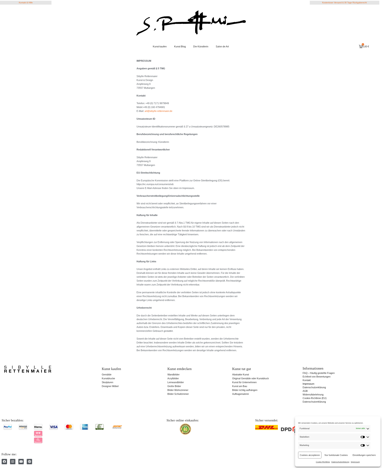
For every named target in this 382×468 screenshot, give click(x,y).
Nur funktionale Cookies (336, 455)
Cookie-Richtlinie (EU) (314, 398)
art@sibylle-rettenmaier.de (158, 111)
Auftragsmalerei (240, 394)
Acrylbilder (173, 378)
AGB (305, 391)
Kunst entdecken (179, 369)
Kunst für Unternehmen (244, 382)
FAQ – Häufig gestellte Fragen (319, 373)
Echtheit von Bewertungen (317, 376)
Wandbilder (173, 374)
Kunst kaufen (160, 46)
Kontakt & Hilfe (26, 2)
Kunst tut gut (241, 369)
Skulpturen (107, 382)
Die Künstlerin (200, 46)
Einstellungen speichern (364, 455)
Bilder (170, 394)
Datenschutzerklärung (340, 462)
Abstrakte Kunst (240, 374)
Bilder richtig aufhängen (244, 390)
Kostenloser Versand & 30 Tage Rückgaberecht (344, 2)
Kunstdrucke (108, 378)
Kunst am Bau (239, 386)
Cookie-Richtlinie (323, 462)
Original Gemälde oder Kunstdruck (250, 378)
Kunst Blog (180, 46)
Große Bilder (174, 386)
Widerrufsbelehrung (313, 394)
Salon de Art (222, 46)
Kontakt (307, 380)
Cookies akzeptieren (310, 455)
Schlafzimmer (181, 394)
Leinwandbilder (175, 382)
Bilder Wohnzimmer (177, 390)
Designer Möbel (110, 386)
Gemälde (106, 374)
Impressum (355, 462)
